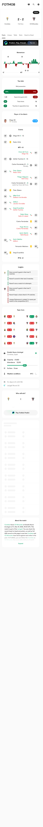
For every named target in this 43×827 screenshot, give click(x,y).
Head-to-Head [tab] (29, 35)
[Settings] (38, 4)
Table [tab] (15, 35)
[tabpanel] (21, 278)
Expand (20, 543)
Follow (36, 12)
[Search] (34, 4)
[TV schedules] (29, 4)
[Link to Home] (8, 4)
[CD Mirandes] (33, 400)
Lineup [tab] (9, 35)
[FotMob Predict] (20, 43)
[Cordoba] (8, 400)
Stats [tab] (20, 35)
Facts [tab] (3, 35)
